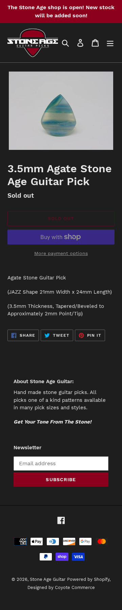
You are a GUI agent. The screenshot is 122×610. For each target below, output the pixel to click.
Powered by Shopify (88, 579)
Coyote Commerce (75, 587)
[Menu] (110, 43)
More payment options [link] (61, 253)
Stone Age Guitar (47, 579)
